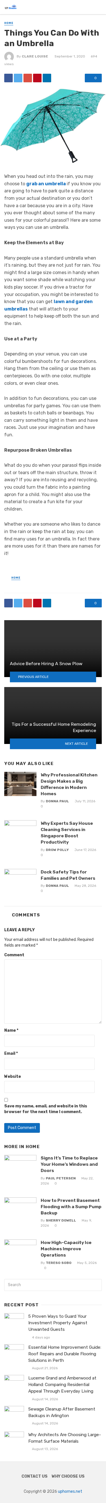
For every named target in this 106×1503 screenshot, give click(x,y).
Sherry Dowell (61, 1220)
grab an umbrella (46, 183)
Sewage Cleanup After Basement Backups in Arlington (61, 1412)
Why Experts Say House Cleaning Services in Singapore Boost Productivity (67, 833)
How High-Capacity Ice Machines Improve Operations (66, 1249)
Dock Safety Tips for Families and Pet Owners (68, 875)
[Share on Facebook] (8, 78)
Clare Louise (35, 56)
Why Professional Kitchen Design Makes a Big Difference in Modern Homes (69, 784)
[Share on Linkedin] (47, 78)
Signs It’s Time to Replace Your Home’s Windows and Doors (69, 1164)
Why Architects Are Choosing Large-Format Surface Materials (64, 1438)
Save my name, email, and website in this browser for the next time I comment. (45, 1109)
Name (11, 1030)
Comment (14, 955)
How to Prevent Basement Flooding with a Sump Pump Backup (71, 1207)
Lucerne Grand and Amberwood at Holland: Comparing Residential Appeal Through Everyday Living (62, 1384)
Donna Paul (57, 801)
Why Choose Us (68, 1476)
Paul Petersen (61, 1178)
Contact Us (34, 1476)
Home (8, 23)
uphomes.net (70, 1491)
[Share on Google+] (27, 78)
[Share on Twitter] (18, 78)
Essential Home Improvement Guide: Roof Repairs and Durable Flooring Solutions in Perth (64, 1354)
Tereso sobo (59, 1263)
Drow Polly (57, 850)
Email (11, 1053)
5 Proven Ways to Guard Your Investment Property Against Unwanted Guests (57, 1323)
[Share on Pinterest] (37, 78)
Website (12, 1076)
